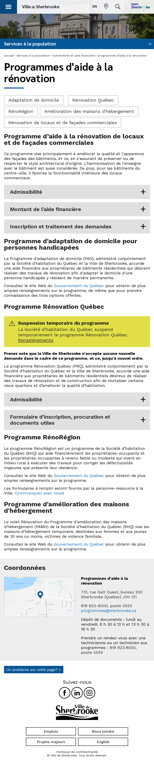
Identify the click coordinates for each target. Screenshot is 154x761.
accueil (9, 55)
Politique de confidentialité (77, 752)
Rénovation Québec (93, 100)
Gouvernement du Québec (79, 285)
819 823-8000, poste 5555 (106, 605)
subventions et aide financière (74, 55)
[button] (8, 6)
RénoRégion (20, 111)
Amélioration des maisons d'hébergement (89, 111)
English (103, 742)
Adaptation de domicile (33, 100)
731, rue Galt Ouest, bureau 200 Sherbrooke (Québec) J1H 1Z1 (111, 594)
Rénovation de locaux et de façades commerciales (62, 122)
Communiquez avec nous (39, 493)
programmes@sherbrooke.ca (108, 610)
